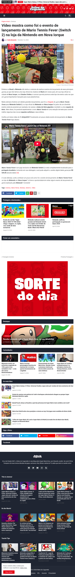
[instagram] (41, 468)
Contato (32, 573)
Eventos (13, 21)
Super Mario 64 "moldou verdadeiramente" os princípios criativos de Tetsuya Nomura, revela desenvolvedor (64, 367)
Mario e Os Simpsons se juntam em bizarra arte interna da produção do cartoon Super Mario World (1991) (45, 526)
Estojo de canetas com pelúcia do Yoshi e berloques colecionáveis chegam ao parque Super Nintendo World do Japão (40, 395)
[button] (69, 2)
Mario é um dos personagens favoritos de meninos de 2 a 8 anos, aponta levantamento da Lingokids (28, 367)
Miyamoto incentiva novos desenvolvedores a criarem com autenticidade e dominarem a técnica (10, 556)
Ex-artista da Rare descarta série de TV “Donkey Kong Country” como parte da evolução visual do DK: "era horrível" (28, 526)
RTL (38, 573)
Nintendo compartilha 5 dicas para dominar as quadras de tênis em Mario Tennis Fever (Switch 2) (28, 555)
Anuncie (44, 573)
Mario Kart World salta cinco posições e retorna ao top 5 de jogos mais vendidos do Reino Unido (41, 411)
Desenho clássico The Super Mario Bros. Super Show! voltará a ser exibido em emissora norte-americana (9, 526)
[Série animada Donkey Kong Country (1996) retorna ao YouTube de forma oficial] (65, 518)
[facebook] (64, 8)
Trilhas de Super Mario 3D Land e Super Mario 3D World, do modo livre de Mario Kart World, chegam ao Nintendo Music (40, 420)
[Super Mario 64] (65, 358)
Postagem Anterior (8, 257)
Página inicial (6, 21)
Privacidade (52, 573)
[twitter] (67, 8)
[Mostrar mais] (39, 193)
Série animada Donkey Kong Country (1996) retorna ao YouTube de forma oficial (64, 525)
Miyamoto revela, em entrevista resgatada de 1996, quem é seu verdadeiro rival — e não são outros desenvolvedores (9, 368)
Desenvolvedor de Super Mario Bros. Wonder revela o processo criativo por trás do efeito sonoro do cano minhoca (46, 367)
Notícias (22, 188)
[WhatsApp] (27, 193)
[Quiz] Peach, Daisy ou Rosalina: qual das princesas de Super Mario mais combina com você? (41, 403)
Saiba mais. (23, 568)
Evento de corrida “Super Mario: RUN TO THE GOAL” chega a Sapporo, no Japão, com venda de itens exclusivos (12, 223)
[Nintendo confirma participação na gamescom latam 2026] (62, 211)
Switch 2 (28, 188)
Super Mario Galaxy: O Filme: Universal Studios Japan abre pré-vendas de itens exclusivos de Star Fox (42, 387)
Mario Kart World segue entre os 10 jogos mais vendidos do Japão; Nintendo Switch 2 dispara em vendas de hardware (45, 2)
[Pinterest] (31, 193)
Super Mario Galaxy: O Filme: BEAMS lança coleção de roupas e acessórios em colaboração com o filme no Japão (27, 496)
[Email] (35, 193)
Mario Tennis (15, 188)
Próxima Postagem (66, 257)
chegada (50, 102)
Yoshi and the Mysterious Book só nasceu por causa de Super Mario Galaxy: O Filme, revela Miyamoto (46, 494)
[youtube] (70, 8)
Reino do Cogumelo (43, 570)
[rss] (72, 8)
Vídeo (33, 188)
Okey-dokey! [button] (9, 572)
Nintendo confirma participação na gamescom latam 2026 (61, 222)
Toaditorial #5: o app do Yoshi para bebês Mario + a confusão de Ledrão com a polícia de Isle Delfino (46, 555)
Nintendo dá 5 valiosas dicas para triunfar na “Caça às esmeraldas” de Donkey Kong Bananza (64, 555)
